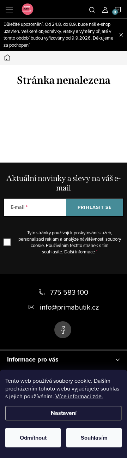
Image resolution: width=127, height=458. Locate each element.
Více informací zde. (79, 396)
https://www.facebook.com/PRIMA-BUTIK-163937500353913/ (62, 329)
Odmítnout (33, 438)
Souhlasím (94, 438)
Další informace (79, 251)
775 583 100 (69, 292)
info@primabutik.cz (69, 307)
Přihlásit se (95, 207)
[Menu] (9, 9)
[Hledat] (92, 9)
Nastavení (64, 413)
